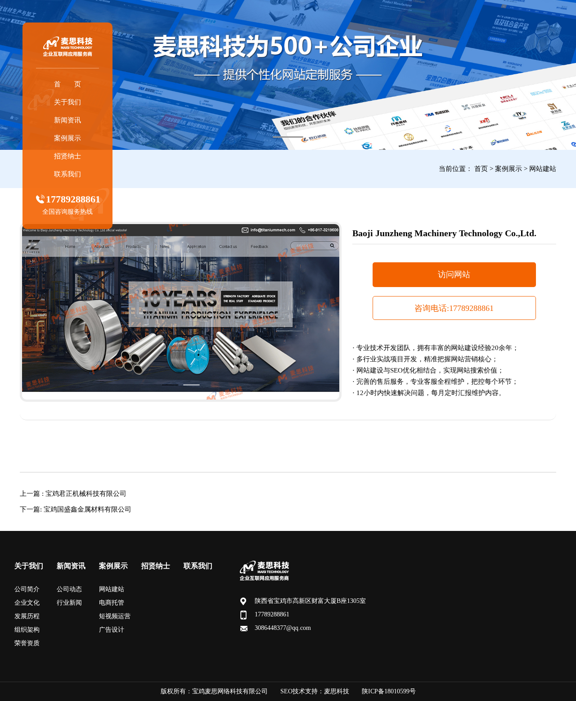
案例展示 (67, 138)
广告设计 (111, 629)
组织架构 (27, 629)
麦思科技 (336, 691)
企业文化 (27, 602)
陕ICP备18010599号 (389, 691)
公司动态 (69, 589)
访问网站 (454, 274)
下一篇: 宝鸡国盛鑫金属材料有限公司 (75, 509)
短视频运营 (114, 616)
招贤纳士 (67, 156)
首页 (481, 168)
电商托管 (111, 602)
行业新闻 (69, 602)
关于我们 (67, 102)
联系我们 (67, 174)
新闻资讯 (67, 120)
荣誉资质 (27, 643)
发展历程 (27, 616)
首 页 (67, 84)
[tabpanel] (288, 75)
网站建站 (542, 168)
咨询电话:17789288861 (454, 308)
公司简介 (27, 589)
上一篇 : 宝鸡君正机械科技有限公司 (73, 493)
